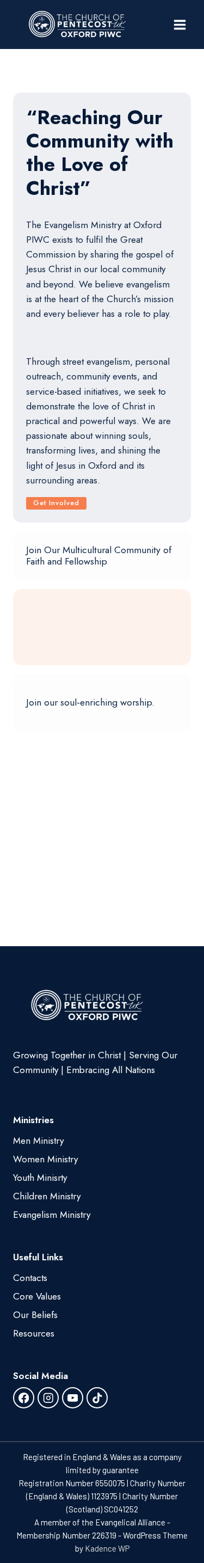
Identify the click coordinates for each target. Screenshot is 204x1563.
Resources (33, 1333)
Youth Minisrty (40, 1177)
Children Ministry (47, 1196)
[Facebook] (23, 1397)
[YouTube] (72, 1397)
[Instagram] (48, 1397)
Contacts (30, 1277)
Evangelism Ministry (51, 1214)
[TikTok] (97, 1397)
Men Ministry (38, 1140)
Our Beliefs (35, 1314)
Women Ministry (45, 1159)
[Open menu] (179, 24)
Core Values (37, 1296)
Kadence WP (107, 1548)
